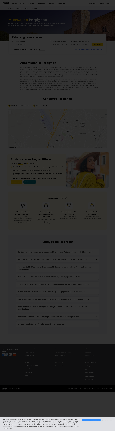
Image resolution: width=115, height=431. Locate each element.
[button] (106, 420)
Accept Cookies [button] (86, 420)
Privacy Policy (8, 428)
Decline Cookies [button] (96, 420)
